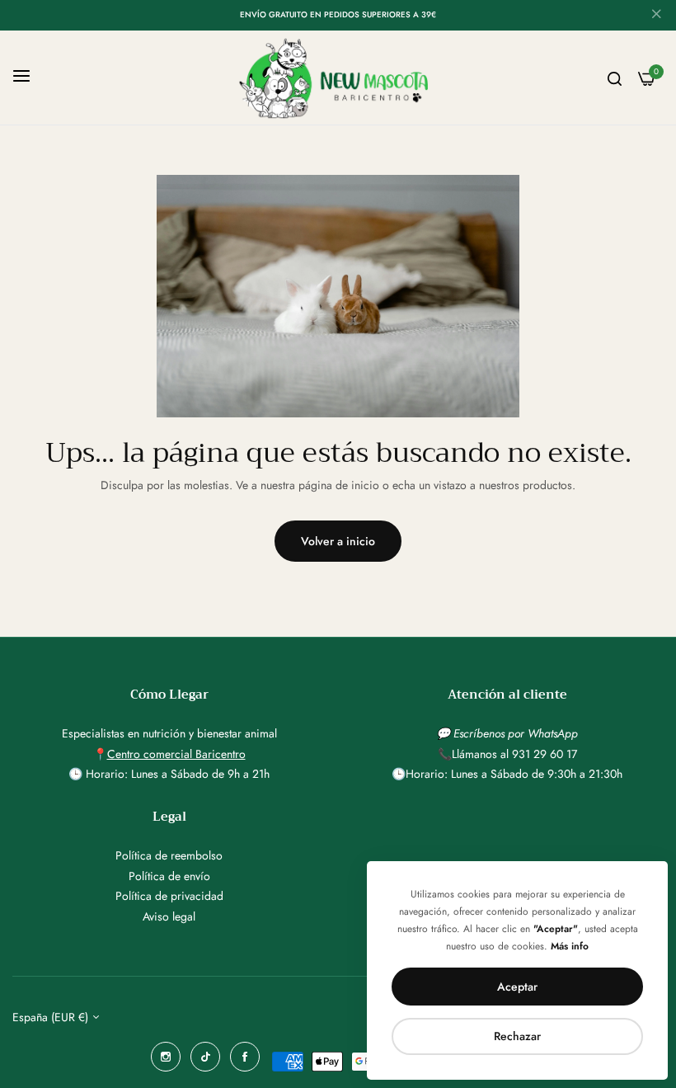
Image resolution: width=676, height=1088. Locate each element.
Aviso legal (169, 916)
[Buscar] (615, 78)
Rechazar (517, 1036)
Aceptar (517, 986)
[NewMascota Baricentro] (338, 77)
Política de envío (169, 876)
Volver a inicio (338, 541)
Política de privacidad (169, 896)
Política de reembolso (169, 855)
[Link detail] (166, 1057)
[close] (656, 15)
